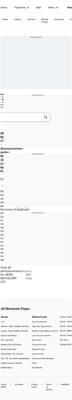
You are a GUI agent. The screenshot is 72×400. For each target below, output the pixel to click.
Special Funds (38, 349)
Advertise (19, 384)
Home (3, 7)
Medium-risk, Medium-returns (45, 331)
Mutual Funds (44, 20)
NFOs (34, 363)
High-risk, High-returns (42, 326)
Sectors (31, 19)
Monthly (25, 326)
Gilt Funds (36, 340)
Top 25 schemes (39, 321)
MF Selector (37, 367)
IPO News (17, 344)
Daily (11, 326)
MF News (64, 340)
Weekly (17, 326)
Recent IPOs (6, 344)
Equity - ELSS (66, 317)
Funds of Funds (39, 344)
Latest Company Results (11, 363)
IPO (2, 340)
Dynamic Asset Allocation (43, 358)
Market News (6, 367)
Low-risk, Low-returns (41, 335)
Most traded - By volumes (12, 354)
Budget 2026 (66, 344)
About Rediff (3, 385)
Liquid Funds (38, 354)
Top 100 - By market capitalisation (15, 358)
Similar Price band (8, 349)
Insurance (59, 19)
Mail (38, 7)
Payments (20, 7)
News (51, 7)
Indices (17, 19)
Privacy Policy (34, 385)
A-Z (2, 321)
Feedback (65, 384)
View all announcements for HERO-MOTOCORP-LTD (11, 275)
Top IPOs (9, 340)
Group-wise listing (9, 335)
